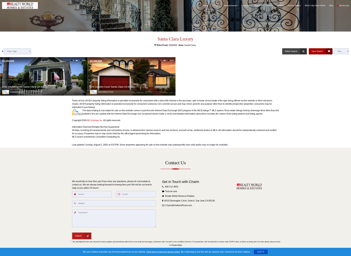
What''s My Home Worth (315, 5)
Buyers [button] (257, 5)
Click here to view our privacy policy (163, 252)
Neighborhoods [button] (230, 5)
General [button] (245, 5)
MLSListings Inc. (95, 120)
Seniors (280, 5)
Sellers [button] (269, 5)
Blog (331, 5)
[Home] (19, 5)
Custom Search (294, 5)
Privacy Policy (177, 245)
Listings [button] (215, 5)
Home (205, 5)
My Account (344, 5)
